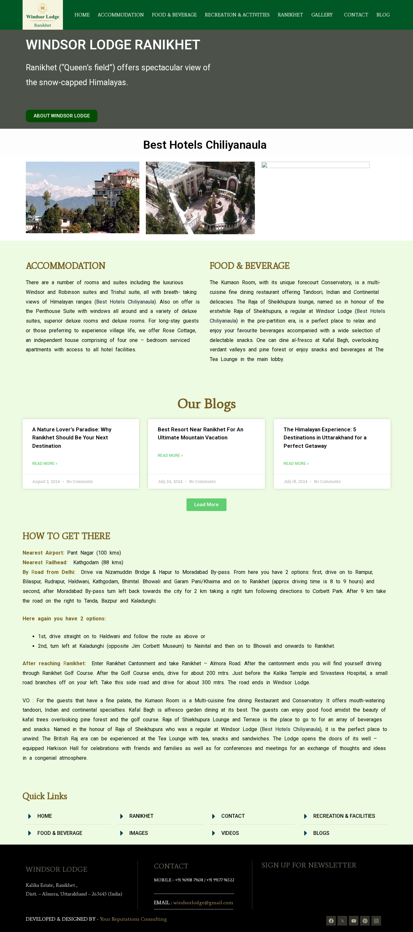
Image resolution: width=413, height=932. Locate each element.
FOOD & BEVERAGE (174, 15)
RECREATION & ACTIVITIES (237, 15)
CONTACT (356, 15)
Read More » (44, 463)
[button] (323, 15)
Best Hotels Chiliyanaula (125, 302)
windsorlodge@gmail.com (203, 902)
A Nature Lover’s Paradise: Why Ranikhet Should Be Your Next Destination (71, 437)
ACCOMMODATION (121, 15)
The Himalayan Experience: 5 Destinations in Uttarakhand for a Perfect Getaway (325, 437)
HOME (82, 15)
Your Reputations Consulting (133, 919)
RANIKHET (290, 15)
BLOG (383, 15)
